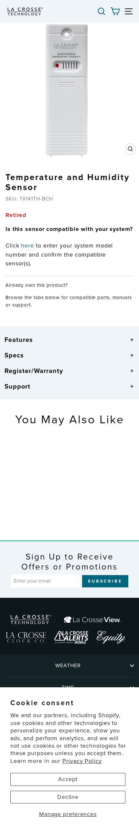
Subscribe (105, 581)
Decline (68, 797)
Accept (68, 779)
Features (19, 339)
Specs (14, 355)
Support (17, 386)
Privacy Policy (82, 761)
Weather (68, 665)
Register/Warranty (34, 371)
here (27, 245)
